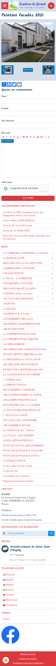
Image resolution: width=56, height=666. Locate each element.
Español (9, 585)
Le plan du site (10, 471)
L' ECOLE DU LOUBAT (15, 415)
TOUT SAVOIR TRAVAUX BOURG (21, 456)
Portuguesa (11, 605)
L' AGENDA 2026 (12, 380)
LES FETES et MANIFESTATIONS (21, 324)
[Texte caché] (34, 137)
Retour (28, 70)
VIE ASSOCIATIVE (13, 273)
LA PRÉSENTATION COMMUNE (20, 339)
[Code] (45, 137)
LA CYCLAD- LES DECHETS (18, 436)
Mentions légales (28, 654)
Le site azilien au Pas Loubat (17, 466)
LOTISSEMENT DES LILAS (18, 319)
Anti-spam (6, 182)
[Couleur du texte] (19, 137)
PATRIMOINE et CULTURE (18, 283)
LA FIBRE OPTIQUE (14, 461)
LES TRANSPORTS (13, 329)
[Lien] (31, 137)
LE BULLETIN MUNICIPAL (18, 441)
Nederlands (11, 600)
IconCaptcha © (43, 191)
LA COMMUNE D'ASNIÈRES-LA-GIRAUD (25, 253)
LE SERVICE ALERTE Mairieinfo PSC (23, 370)
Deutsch (9, 595)
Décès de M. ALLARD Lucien (17, 226)
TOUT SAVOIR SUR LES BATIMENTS (23, 446)
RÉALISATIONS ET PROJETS (19, 289)
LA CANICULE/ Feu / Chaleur (18, 430)
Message (5, 133)
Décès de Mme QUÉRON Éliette (19, 221)
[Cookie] (6, 660)
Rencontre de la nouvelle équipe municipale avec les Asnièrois (26, 237)
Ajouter (28, 198)
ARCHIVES (9, 304)
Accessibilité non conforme (16, 476)
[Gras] (3, 137)
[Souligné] (10, 137)
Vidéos (6, 619)
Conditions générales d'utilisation (28, 663)
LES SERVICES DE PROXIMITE (20, 365)
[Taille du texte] (14, 137)
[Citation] (23, 137)
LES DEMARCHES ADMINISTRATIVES (24, 349)
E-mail (4, 108)
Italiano (9, 590)
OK (51, 533)
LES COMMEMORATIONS (16, 425)
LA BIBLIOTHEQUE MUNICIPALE (21, 410)
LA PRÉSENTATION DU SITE (19, 334)
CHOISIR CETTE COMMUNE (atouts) (23, 354)
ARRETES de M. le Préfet (16, 314)
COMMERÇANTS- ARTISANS (19, 268)
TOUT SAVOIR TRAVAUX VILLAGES (23, 451)
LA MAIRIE (9, 309)
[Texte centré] (27, 137)
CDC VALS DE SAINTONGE (18, 299)
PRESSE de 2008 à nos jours (17, 294)
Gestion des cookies (28, 659)
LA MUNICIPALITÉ (13, 258)
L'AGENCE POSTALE (14, 385)
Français (10, 575)
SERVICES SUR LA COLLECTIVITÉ (22, 263)
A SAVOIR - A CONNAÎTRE (17, 279)
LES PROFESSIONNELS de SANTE (22, 395)
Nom (3, 96)
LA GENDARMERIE (13, 344)
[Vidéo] (41, 137)
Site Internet (7, 121)
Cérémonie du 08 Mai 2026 (16, 231)
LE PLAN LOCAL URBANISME (20, 420)
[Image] (38, 137)
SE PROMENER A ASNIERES (19, 390)
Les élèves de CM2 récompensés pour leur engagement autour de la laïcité (23, 214)
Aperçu (8, 141)
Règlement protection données (18, 481)
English (9, 580)
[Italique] (7, 137)
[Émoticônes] (49, 137)
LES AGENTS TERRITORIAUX (20, 400)
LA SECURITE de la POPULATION (21, 360)
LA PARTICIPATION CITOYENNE (21, 375)
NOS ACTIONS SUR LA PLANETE (21, 405)
